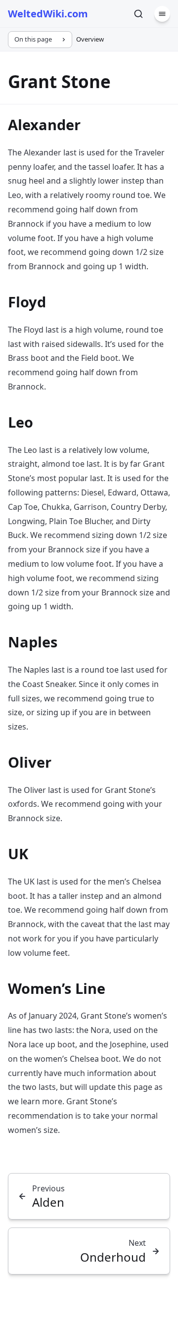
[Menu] (162, 14)
